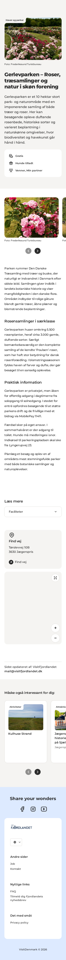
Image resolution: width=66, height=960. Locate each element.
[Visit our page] (33, 809)
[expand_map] (55, 578)
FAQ (13, 891)
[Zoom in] (55, 628)
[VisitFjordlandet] (21, 827)
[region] (33, 608)
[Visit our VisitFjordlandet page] (22, 809)
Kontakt (15, 868)
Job (12, 863)
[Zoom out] (55, 638)
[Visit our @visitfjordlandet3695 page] (44, 809)
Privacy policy (19, 922)
